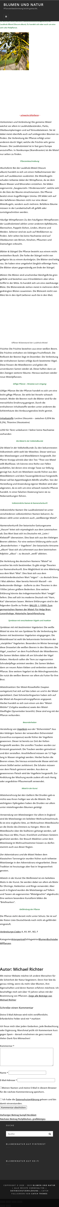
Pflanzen (6, 943)
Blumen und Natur (24, 4)
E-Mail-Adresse (8, 1080)
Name (4, 1072)
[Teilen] (8, 1202)
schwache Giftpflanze (29, 115)
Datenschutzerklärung (27, 1099)
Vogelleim (22, 729)
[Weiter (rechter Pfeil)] (8, 1206)
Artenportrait (18, 939)
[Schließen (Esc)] (2, 1202)
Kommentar (7, 1045)
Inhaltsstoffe (6, 418)
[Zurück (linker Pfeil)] (2, 1206)
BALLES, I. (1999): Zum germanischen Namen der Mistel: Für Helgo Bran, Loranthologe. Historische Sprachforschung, (26, 609)
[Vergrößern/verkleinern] (19, 1202)
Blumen (43, 939)
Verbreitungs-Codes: (10, 931)
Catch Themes (39, 1194)
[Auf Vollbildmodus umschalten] (14, 1202)
